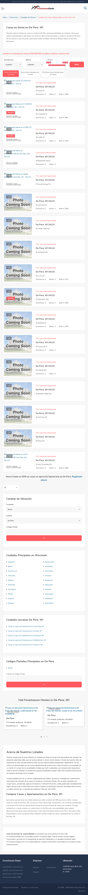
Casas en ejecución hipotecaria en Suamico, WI (25, 645)
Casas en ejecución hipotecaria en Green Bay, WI (26, 626)
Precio (50, 60)
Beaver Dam (49, 562)
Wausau (11, 603)
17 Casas (11, 73)
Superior (11, 598)
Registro (36, 872)
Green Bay (49, 571)
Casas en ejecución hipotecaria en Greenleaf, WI (26, 635)
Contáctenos (51, 867)
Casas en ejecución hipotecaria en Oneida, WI (25, 631)
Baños (28, 60)
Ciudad (9, 516)
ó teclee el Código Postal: (15, 674)
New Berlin (12, 589)
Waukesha (49, 598)
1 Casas (30, 73)
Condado (10, 504)
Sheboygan (49, 594)
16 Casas (52, 73)
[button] (41, 737)
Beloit (10, 566)
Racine (10, 594)
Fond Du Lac (12, 571)
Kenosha (48, 576)
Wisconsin (13, 17)
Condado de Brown (28, 17)
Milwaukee (49, 585)
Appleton (11, 562)
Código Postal (11, 527)
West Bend (49, 603)
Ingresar (36, 867)
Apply (77, 64)
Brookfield (48, 566)
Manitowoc (49, 580)
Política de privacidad (10, 887)
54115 (10, 668)
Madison (11, 580)
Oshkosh (48, 589)
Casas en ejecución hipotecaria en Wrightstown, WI (27, 640)
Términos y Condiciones (29, 887)
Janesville (11, 576)
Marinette (11, 585)
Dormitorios (8, 60)
